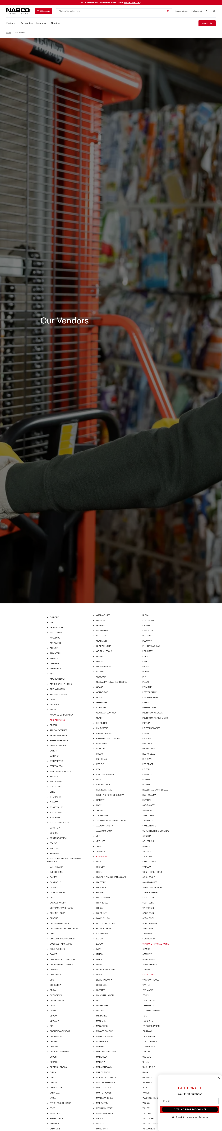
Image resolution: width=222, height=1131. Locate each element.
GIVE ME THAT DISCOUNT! (190, 1109)
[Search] (168, 11)
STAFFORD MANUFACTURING (155, 944)
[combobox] (114, 11)
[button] (207, 11)
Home (8, 33)
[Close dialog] (219, 1078)
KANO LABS (101, 856)
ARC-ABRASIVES (57, 720)
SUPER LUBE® (148, 974)
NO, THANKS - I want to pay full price (190, 1117)
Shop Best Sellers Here (132, 2)
